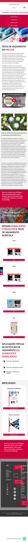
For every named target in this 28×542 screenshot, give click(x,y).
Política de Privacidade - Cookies (16, 513)
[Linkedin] (1, 270)
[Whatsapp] (24, 538)
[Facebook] (7, 484)
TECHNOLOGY (14, 17)
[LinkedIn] (7, 494)
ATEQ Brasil (5, 12)
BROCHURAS (14, 25)
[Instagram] (7, 491)
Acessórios (23, 497)
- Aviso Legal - (8, 513)
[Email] (1, 273)
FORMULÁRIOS (14, 22)
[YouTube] (7, 489)
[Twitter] (7, 487)
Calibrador (23, 496)
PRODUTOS (14, 19)
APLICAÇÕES (13, 12)
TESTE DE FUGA (14, 512)
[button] (14, 361)
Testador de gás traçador (23, 485)
